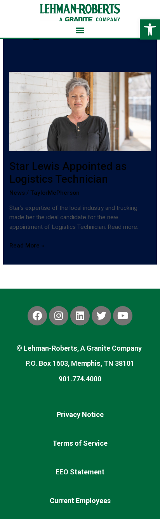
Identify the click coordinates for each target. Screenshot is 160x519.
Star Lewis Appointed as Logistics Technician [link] (68, 173)
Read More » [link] (26, 245)
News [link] (17, 192)
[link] (150, 29)
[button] (80, 30)
